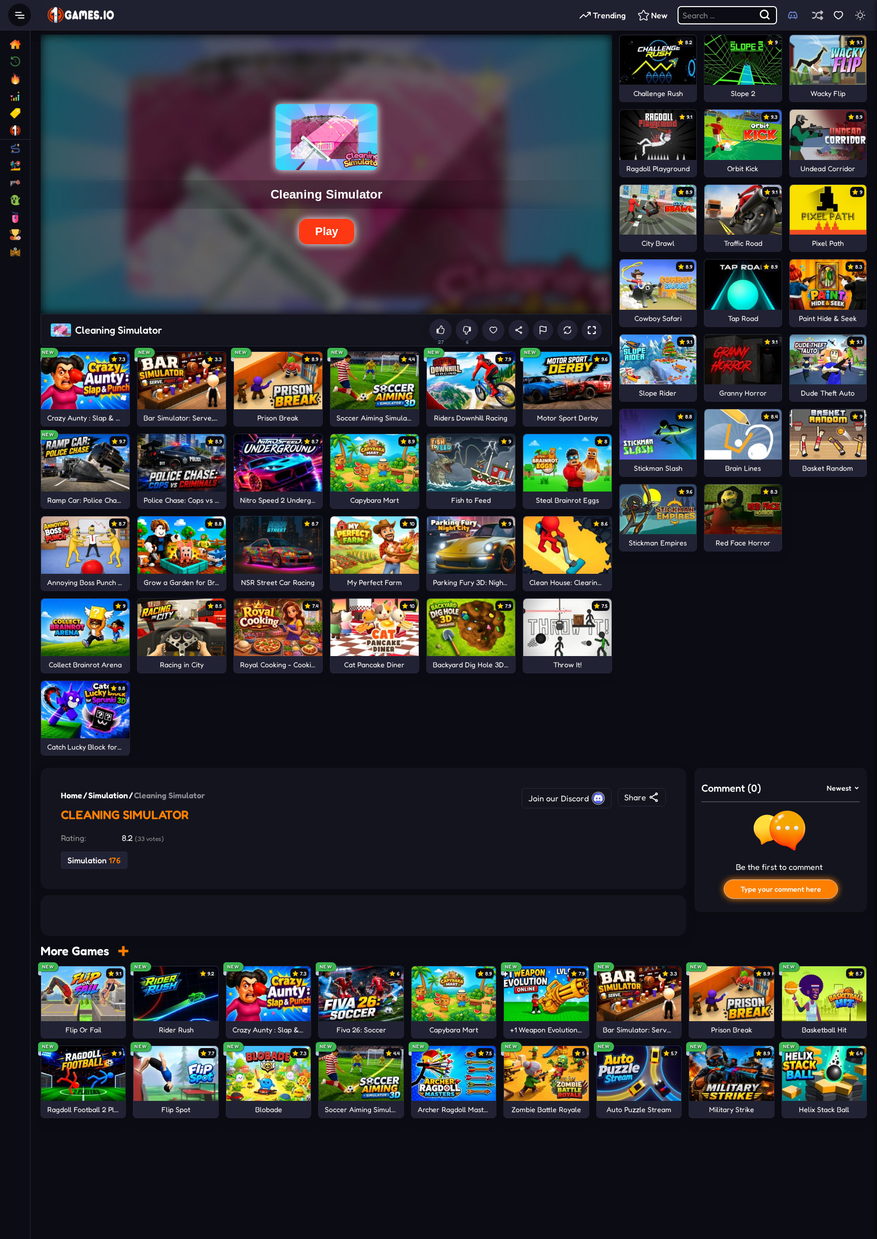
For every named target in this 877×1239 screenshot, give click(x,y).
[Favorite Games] (838, 15)
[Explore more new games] (123, 951)
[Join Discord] (792, 15)
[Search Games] (765, 15)
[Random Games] (817, 15)
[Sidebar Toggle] (19, 15)
